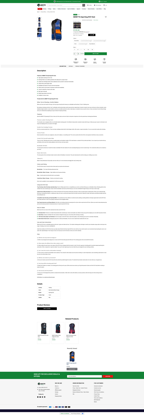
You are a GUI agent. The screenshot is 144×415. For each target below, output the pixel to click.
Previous (39, 16)
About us (56, 386)
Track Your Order (76, 386)
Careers (56, 394)
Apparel (78, 8)
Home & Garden (91, 8)
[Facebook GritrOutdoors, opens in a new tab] (38, 397)
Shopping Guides (58, 396)
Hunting (44, 8)
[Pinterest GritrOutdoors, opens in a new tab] (42, 397)
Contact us (57, 388)
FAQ (73, 394)
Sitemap (56, 392)
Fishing (49, 8)
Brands (95, 401)
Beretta (79, 14)
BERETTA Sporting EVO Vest (71, 364)
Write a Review (47, 308)
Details (71, 66)
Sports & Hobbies (71, 8)
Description (63, 66)
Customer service (97, 388)
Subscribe (107, 376)
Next (39, 39)
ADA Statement (97, 399)
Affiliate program (58, 390)
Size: (74, 47)
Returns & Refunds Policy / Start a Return (81, 392)
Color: (75, 38)
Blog (105, 8)
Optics (54, 8)
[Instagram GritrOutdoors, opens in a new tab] (40, 397)
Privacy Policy (100, 394)
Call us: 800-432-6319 (43, 387)
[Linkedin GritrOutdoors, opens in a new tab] (44, 397)
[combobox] (65, 5)
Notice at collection (65, 413)
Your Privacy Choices (75, 413)
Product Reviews (80, 66)
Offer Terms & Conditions (99, 392)
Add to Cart (96, 53)
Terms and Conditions (100, 398)
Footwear (84, 8)
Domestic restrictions (98, 386)
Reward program (97, 390)
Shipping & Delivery (76, 390)
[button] (81, 31)
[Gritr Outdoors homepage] (41, 5)
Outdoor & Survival (62, 8)
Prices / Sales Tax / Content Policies (80, 388)
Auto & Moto (99, 8)
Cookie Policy (100, 396)
